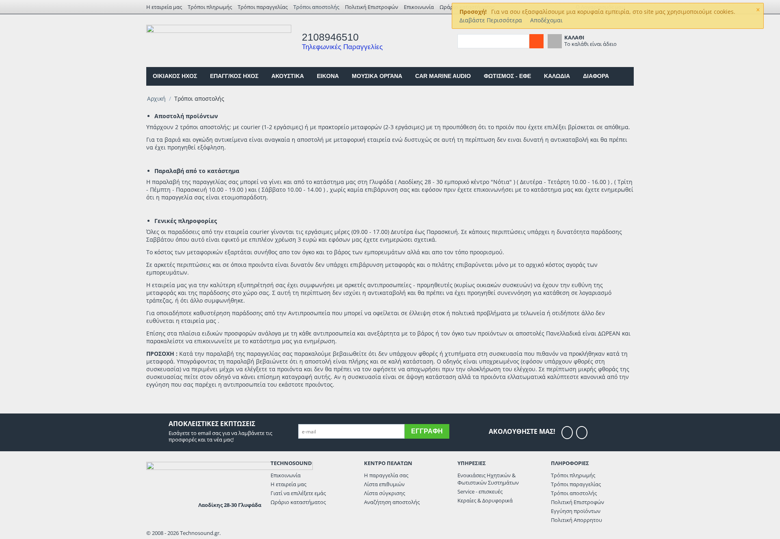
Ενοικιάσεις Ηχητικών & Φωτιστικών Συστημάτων (488, 479)
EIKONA (328, 76)
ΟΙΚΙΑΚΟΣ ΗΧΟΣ (175, 76)
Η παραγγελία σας (386, 475)
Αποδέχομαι (546, 20)
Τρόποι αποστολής (316, 7)
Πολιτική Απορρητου (576, 520)
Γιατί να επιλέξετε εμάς (298, 493)
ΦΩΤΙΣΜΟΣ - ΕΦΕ (507, 76)
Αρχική (156, 98)
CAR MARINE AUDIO (443, 76)
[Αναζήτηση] (536, 41)
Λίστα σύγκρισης (384, 493)
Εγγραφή (427, 431)
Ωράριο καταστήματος (298, 502)
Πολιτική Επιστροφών (371, 7)
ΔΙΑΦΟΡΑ (596, 76)
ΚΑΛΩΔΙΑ (557, 76)
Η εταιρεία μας (164, 7)
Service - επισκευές (480, 491)
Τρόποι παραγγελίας (263, 7)
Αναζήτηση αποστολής (392, 502)
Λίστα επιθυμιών (384, 484)
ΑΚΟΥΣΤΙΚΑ (287, 76)
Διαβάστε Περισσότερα (490, 20)
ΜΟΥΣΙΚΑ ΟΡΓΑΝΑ (377, 76)
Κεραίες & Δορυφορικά (485, 500)
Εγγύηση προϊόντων (575, 511)
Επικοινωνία (419, 7)
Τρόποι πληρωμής (210, 7)
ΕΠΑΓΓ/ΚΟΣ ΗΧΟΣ (234, 76)
